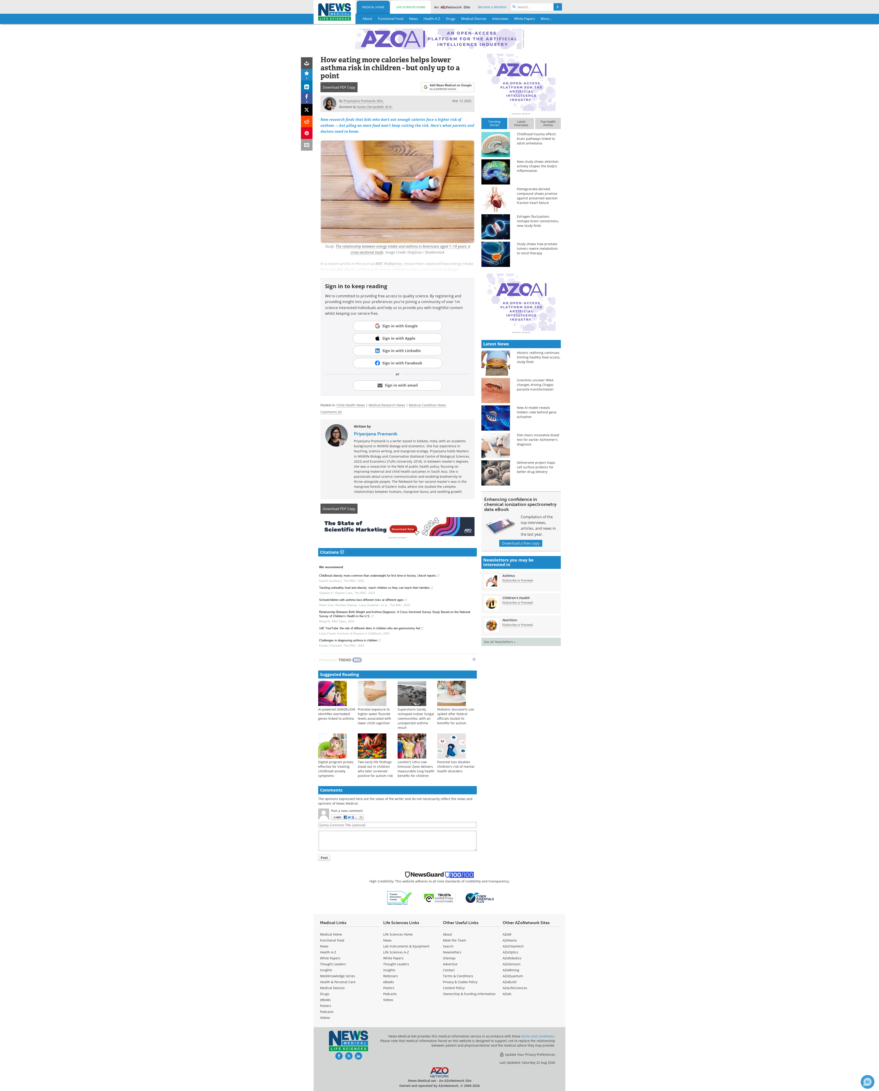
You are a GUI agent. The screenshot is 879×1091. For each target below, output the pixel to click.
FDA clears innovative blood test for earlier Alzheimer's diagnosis (538, 439)
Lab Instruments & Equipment (406, 946)
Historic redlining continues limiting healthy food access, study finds (538, 357)
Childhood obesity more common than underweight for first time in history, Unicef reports (377, 575)
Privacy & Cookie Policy (460, 982)
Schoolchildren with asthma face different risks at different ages (361, 600)
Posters (325, 1006)
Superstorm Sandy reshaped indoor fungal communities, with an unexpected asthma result (416, 718)
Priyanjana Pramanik (375, 434)
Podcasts (327, 1012)
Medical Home (373, 7)
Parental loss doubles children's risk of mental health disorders (455, 766)
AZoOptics (510, 952)
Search (448, 946)
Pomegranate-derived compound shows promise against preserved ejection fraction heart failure (537, 196)
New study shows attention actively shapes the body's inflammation (538, 166)
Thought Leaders (333, 964)
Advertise (450, 964)
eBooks (325, 1000)
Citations (330, 552)
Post (324, 857)
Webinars (390, 976)
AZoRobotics (512, 958)
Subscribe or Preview (517, 580)
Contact (449, 970)
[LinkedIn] (307, 86)
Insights (326, 970)
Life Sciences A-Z (396, 952)
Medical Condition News (427, 405)
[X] (307, 110)
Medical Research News (387, 405)
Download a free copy (521, 543)
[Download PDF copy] (307, 63)
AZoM (507, 934)
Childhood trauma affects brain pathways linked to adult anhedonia (536, 138)
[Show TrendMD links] (474, 659)
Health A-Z (328, 952)
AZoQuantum (513, 976)
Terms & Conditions (458, 976)
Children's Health (516, 598)
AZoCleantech (513, 946)
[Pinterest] (307, 133)
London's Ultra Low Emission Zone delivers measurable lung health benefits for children (416, 769)
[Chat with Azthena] (867, 1082)
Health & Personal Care (337, 982)
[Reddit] (307, 121)
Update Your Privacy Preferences (529, 1054)
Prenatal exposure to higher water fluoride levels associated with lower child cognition (374, 716)
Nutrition (509, 620)
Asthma (508, 575)
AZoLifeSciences (515, 988)
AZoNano (510, 940)
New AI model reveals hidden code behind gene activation (536, 412)
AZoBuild (509, 982)
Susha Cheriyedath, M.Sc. (375, 107)
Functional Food (332, 940)
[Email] (307, 145)
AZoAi (507, 994)
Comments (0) (331, 412)
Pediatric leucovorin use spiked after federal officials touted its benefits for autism (455, 716)
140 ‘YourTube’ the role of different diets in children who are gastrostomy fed (369, 628)
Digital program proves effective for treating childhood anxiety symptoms (335, 769)
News (324, 946)
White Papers (330, 958)
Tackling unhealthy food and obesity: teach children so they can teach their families (374, 587)
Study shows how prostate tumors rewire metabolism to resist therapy (537, 248)
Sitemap (449, 958)
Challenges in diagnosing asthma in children (348, 640)
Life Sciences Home (410, 7)
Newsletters (452, 952)
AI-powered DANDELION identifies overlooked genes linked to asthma (336, 714)
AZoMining (511, 970)
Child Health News (350, 405)
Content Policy (454, 988)
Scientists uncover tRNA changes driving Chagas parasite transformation (535, 384)
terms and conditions (537, 1036)
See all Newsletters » (499, 642)
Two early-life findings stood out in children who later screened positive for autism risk (375, 769)
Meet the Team (454, 940)
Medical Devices (332, 988)
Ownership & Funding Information (469, 994)
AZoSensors (512, 964)
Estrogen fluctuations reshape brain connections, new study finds (538, 221)
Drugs (324, 994)
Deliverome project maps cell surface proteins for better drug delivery (536, 467)
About (447, 934)
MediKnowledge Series (337, 976)
